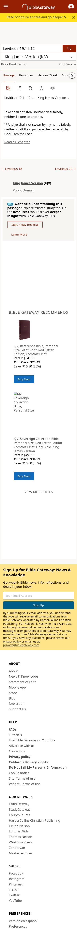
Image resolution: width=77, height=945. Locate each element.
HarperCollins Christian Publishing (34, 820)
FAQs (13, 729)
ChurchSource (19, 815)
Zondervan (17, 848)
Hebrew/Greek (48, 75)
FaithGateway (19, 804)
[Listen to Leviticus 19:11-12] (52, 88)
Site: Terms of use (22, 778)
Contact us (17, 751)
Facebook (16, 873)
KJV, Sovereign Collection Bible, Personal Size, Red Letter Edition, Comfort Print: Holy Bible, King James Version (38, 445)
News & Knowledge (23, 676)
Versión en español (23, 921)
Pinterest (16, 884)
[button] (71, 6)
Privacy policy (19, 757)
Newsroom (17, 703)
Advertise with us (22, 746)
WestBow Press (20, 842)
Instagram (16, 879)
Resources (26, 75)
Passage (8, 75)
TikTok (14, 890)
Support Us (17, 709)
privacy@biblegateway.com (21, 645)
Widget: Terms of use (24, 784)
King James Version (28, 183)
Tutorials (15, 735)
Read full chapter (17, 142)
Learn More (19, 234)
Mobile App (17, 687)
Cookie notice (19, 773)
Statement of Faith (23, 682)
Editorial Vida (19, 831)
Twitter (14, 895)
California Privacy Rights (28, 762)
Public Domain (24, 190)
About (13, 671)
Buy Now (24, 379)
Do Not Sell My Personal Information (38, 767)
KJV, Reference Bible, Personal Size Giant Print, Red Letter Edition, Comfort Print (36, 350)
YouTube (15, 900)
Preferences (18, 926)
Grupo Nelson (19, 826)
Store (13, 693)
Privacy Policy (12, 641)
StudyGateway (19, 809)
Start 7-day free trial (24, 225)
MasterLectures (20, 853)
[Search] (69, 48)
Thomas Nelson (20, 837)
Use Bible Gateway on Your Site (32, 740)
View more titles (38, 492)
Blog (12, 698)
